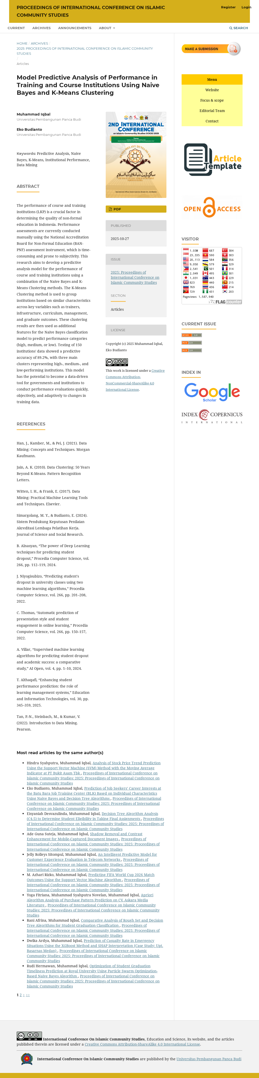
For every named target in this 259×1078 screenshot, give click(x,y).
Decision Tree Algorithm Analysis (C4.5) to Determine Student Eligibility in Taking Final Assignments (92, 816)
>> (28, 994)
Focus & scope (212, 100)
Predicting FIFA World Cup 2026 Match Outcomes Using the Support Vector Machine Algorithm (91, 877)
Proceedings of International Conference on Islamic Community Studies (91, 11)
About (105, 28)
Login (246, 7)
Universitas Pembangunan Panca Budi (209, 1058)
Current (16, 28)
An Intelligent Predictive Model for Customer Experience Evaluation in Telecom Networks (92, 857)
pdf (117, 209)
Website (212, 89)
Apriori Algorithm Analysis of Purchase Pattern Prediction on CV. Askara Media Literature (90, 900)
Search (240, 28)
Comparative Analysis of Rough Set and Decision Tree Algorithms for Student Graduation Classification (95, 923)
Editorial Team (212, 110)
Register (228, 7)
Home (22, 43)
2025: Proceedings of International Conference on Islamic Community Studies (85, 50)
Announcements (74, 28)
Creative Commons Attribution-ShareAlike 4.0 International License (142, 1044)
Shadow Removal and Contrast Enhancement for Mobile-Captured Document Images (84, 836)
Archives (41, 28)
